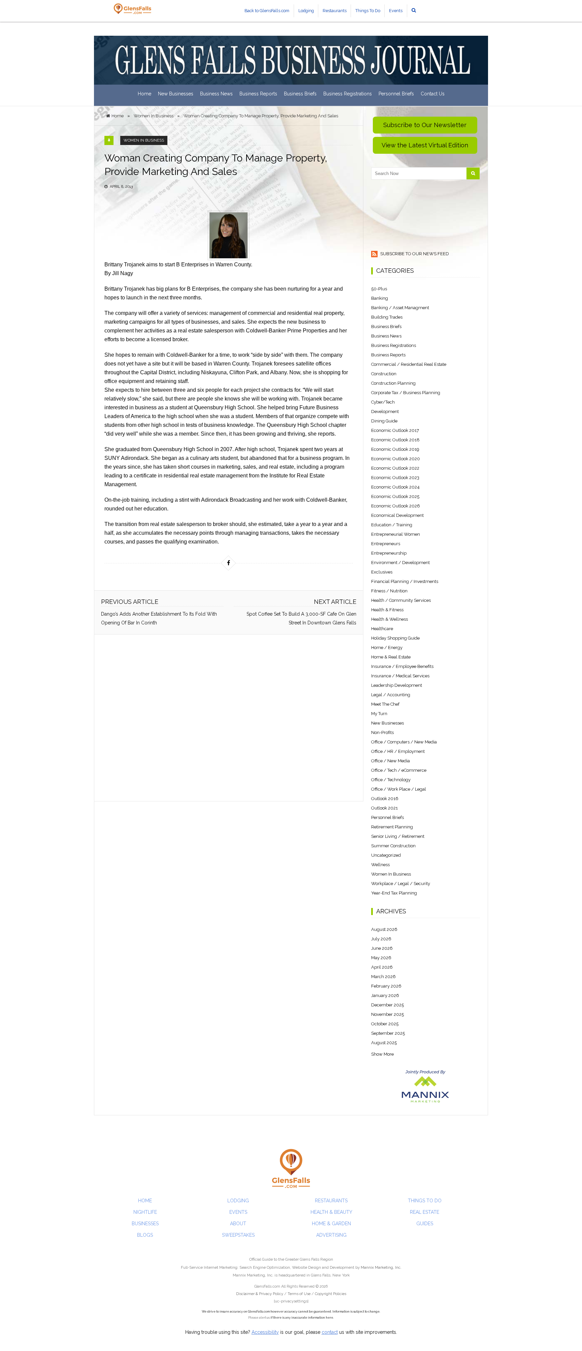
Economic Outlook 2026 (395, 505)
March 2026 (383, 976)
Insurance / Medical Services (400, 675)
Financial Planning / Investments (404, 581)
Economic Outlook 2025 (395, 496)
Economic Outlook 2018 (395, 439)
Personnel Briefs (396, 93)
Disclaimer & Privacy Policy (260, 1294)
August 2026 (384, 929)
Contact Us (433, 93)
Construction (383, 373)
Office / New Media (390, 760)
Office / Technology (391, 779)
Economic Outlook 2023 (395, 477)
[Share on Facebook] (228, 563)
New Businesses (175, 93)
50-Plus (379, 288)
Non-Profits (382, 732)
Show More (382, 1054)
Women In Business (144, 140)
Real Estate (424, 1212)
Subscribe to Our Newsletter (424, 124)
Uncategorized (386, 855)
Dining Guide (384, 420)
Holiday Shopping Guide (395, 638)
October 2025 (384, 1023)
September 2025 (388, 1033)
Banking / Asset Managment (400, 307)
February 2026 (386, 986)
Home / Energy (386, 647)
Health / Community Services (401, 600)
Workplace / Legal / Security (400, 883)
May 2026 (381, 957)
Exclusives (381, 572)
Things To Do (367, 10)
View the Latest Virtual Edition (425, 145)
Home (144, 93)
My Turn (379, 713)
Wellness (380, 864)
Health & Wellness (389, 619)
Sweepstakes (238, 1235)
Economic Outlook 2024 (395, 487)
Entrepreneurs (385, 543)
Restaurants (335, 10)
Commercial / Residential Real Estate (408, 364)
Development (385, 411)
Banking (379, 298)
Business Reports (258, 93)
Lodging (306, 10)
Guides (424, 1223)
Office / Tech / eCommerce (398, 770)
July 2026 (381, 938)
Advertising (331, 1235)
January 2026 (385, 995)
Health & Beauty (331, 1212)
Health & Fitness (387, 609)
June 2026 (382, 948)
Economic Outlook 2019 (395, 449)
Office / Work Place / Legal (398, 789)
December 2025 (387, 1004)
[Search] (473, 173)
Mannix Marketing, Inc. (381, 1267)
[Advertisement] (228, 717)
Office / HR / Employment (398, 751)
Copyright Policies (330, 1294)
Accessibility (265, 1332)
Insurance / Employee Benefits (402, 666)
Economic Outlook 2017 (395, 430)
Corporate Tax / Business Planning (405, 392)
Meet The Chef (385, 704)
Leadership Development (396, 685)
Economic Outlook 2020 (395, 458)
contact (330, 1332)
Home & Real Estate (391, 656)
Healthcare (382, 628)
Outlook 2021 (384, 808)
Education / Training (391, 524)
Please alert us (259, 1317)
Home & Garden (331, 1223)
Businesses (145, 1223)
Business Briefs (300, 93)
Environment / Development (400, 562)
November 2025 (387, 1014)
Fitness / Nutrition (389, 590)
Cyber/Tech (383, 402)
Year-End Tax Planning (394, 892)
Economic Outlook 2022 (395, 468)
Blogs (145, 1235)
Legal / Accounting (390, 694)
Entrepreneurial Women (395, 534)
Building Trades (386, 317)
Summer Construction (393, 845)
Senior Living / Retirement (397, 836)
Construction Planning (393, 383)
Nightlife (145, 1212)
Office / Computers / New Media (404, 741)
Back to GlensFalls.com (267, 10)
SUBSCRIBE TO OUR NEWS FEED (414, 253)
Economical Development (397, 515)
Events (395, 10)
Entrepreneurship (389, 553)
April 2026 (382, 967)
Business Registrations (347, 93)
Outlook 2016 (384, 798)
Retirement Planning (392, 826)
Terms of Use (299, 1294)
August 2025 (384, 1042)
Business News (216, 93)
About (238, 1223)
